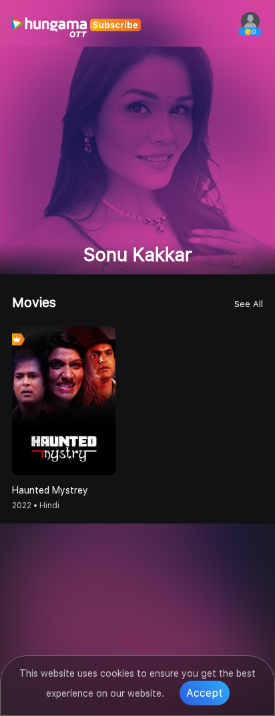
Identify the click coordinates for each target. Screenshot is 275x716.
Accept (204, 693)
